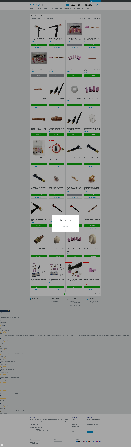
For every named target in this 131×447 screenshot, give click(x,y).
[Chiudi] (77, 217)
